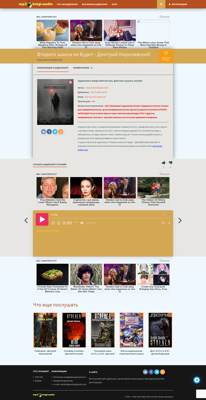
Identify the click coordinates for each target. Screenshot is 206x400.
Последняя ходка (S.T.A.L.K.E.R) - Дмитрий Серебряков (103, 352)
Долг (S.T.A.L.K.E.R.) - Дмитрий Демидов (160, 352)
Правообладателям (63, 380)
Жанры (38, 380)
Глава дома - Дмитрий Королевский (45, 352)
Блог (114, 4)
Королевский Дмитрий (96, 87)
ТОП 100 (39, 377)
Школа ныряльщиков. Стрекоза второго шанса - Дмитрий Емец (131, 352)
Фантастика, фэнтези (111, 80)
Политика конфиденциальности (69, 377)
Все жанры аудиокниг (95, 4)
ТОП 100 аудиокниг (67, 4)
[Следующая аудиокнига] (180, 220)
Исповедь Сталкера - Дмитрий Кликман (74, 352)
